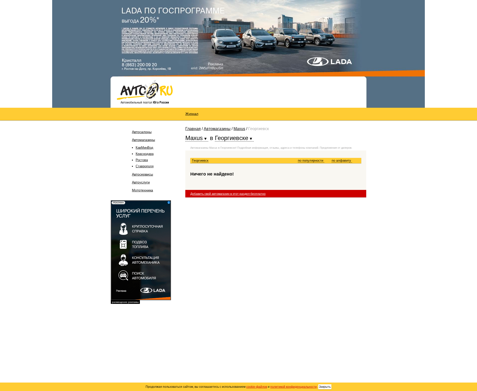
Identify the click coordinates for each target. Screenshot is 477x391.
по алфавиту (342, 160)
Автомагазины (143, 140)
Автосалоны (142, 132)
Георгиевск (200, 160)
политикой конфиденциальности (293, 387)
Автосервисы (142, 174)
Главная (193, 129)
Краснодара (145, 154)
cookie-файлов (256, 387)
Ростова (142, 160)
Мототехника (142, 190)
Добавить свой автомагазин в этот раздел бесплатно (228, 194)
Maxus (239, 129)
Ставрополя (145, 166)
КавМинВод (144, 147)
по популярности (311, 160)
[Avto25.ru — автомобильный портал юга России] (145, 92)
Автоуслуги (141, 182)
